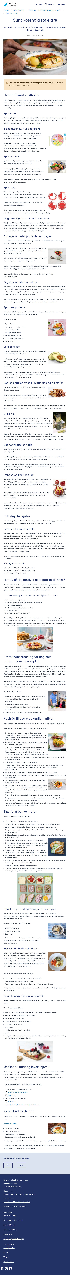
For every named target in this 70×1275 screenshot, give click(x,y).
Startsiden (6, 10)
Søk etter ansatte (9, 1215)
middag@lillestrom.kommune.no (18, 1092)
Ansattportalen (8, 1248)
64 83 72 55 (11, 1095)
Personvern (7, 1234)
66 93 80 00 (7, 1187)
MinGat (6, 1252)
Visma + (6, 1257)
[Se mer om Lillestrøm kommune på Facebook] (2, 1269)
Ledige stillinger (9, 1225)
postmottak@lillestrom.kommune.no (16, 1202)
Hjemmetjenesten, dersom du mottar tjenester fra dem (22, 1105)
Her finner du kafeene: (11, 1123)
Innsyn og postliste (10, 1229)
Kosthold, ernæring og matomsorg (50, 10)
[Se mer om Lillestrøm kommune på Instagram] (6, 1269)
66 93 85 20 (11, 1101)
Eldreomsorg (32, 10)
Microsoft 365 (8, 1262)
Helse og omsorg (19, 10)
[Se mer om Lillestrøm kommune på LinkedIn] (11, 1269)
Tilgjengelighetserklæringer (13, 1239)
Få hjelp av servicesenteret (12, 1220)
